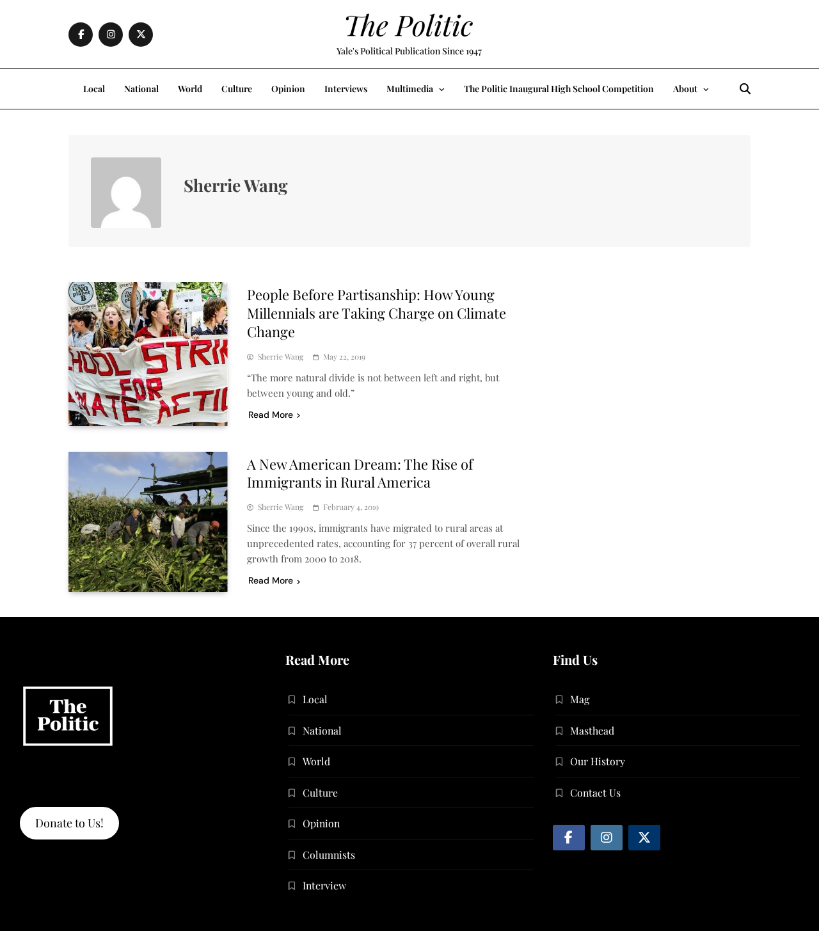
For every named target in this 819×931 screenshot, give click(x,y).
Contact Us (595, 792)
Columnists (329, 854)
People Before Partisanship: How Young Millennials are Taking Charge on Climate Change (376, 313)
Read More (270, 414)
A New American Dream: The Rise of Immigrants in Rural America (360, 473)
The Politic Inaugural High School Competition (559, 89)
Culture (236, 89)
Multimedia (409, 89)
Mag (579, 699)
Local (94, 89)
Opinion (288, 89)
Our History (597, 761)
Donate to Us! (69, 823)
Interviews (345, 89)
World (190, 89)
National (141, 89)
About (685, 89)
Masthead (592, 730)
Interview (324, 885)
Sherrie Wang (280, 357)
